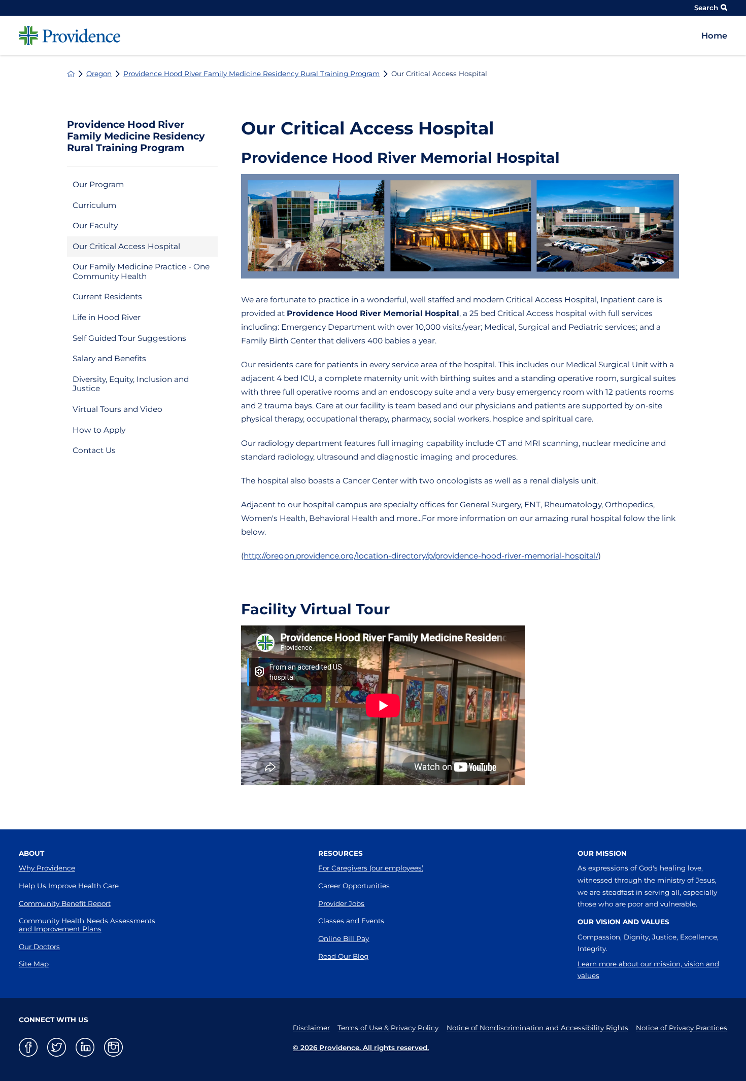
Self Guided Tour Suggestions (129, 338)
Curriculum (94, 205)
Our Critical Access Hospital (126, 246)
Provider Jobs (341, 903)
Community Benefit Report (65, 903)
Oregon (99, 74)
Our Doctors (39, 947)
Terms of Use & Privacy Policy (387, 1028)
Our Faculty (95, 225)
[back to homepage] (71, 74)
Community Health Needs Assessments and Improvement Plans (87, 924)
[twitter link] (56, 1047)
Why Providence (47, 868)
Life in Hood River (107, 317)
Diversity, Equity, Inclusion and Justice (131, 383)
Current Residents (107, 296)
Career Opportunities (354, 886)
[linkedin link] (85, 1047)
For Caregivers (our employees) (371, 868)
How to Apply (99, 430)
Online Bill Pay (343, 938)
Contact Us (94, 450)
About (31, 853)
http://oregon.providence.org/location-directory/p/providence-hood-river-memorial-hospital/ (421, 556)
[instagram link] (113, 1047)
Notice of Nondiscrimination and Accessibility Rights (537, 1028)
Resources (340, 853)
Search (706, 8)
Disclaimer (311, 1028)
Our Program (98, 184)
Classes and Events (351, 921)
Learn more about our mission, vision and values (648, 970)
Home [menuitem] (714, 35)
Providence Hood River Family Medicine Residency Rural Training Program (251, 74)
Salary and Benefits (109, 358)
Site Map (34, 964)
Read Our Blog (343, 956)
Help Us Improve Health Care (69, 886)
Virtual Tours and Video (117, 409)
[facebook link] (28, 1047)
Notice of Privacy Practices (681, 1028)
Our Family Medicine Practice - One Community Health (141, 271)
